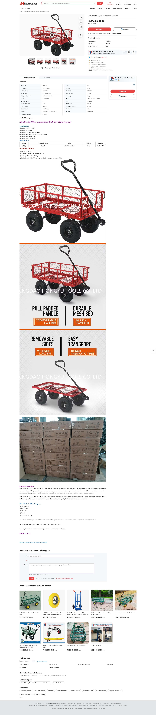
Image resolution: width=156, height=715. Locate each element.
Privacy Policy (102, 708)
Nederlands (81, 705)
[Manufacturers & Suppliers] (28, 3)
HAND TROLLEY (53, 664)
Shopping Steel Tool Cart (115, 690)
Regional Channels (97, 703)
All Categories (25, 8)
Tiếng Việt (115, 705)
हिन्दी (100, 705)
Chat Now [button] (126, 29)
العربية (86, 705)
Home (21, 11)
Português (51, 705)
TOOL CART (110, 664)
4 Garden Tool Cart (75, 690)
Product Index (106, 703)
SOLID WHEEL (23, 667)
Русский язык (63, 705)
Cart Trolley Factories (26, 690)
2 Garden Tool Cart (88, 690)
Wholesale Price (80, 703)
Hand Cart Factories (62, 690)
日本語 (95, 705)
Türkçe (109, 705)
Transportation (27, 11)
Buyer (99, 8)
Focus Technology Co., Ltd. (67, 708)
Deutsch (75, 705)
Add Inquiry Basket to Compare (52, 68)
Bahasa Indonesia (123, 705)
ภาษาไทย (104, 705)
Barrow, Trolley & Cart (37, 11)
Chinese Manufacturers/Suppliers (58, 703)
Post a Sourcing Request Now (64, 578)
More (21, 697)
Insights (119, 703)
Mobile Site (113, 703)
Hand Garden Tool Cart (26, 694)
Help (107, 8)
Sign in (134, 4)
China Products (46, 703)
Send (32, 578)
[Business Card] (134, 84)
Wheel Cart (51, 690)
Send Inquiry (99, 29)
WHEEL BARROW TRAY (84, 664)
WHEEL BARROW (24, 664)
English (40, 705)
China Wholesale (71, 703)
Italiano (70, 705)
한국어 (91, 705)
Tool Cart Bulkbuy (40, 694)
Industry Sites (88, 703)
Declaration (94, 708)
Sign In (90, 70)
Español (45, 705)
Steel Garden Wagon (58, 683)
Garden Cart (46, 11)
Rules (135, 8)
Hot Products (38, 703)
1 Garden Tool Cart (101, 690)
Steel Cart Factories (40, 690)
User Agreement (87, 708)
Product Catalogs (42, 661)
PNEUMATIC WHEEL (54, 667)
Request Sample (116, 33)
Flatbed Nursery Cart (26, 683)
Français (57, 705)
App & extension (117, 8)
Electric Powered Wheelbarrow (42, 683)
